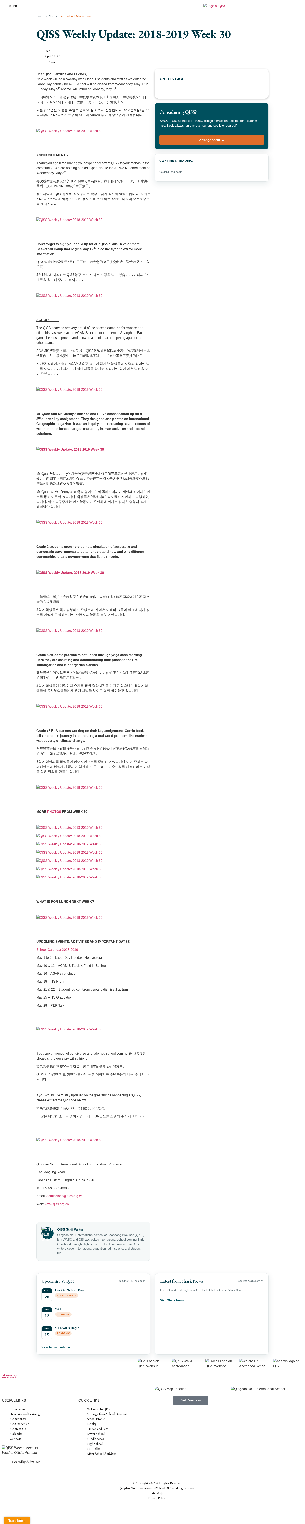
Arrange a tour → (211, 140)
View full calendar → (55, 1347)
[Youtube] (119, 1465)
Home (40, 16)
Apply (9, 1375)
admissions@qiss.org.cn (64, 1196)
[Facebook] (83, 1465)
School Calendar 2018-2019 (57, 949)
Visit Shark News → (174, 1300)
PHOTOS (54, 811)
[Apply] (7, 1364)
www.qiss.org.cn (57, 1204)
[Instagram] (101, 1465)
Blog (51, 16)
